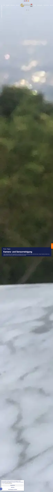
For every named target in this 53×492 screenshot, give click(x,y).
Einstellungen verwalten (12, 489)
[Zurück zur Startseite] (26, 5)
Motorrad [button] (17, 5)
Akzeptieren (12, 485)
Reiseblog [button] (7, 5)
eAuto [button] (35, 5)
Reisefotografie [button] (39, 5)
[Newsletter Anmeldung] (28, 10)
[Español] (28, 0)
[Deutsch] (26, 0)
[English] (24, 0)
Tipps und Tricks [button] (46, 5)
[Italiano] (27, 0)
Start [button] (4, 5)
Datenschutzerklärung (8, 483)
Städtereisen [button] (13, 5)
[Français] (25, 0)
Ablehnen (12, 487)
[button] (24, 10)
